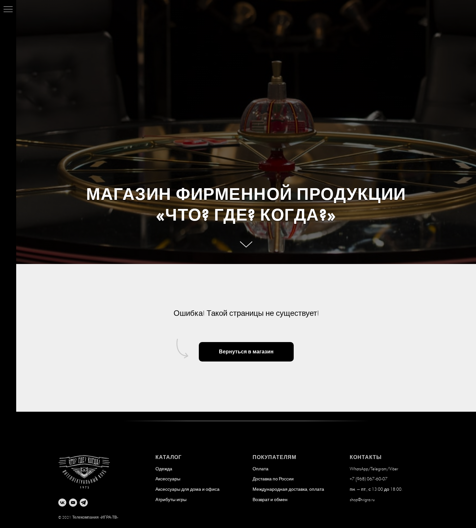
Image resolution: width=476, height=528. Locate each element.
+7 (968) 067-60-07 (369, 479)
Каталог (168, 457)
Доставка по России (273, 479)
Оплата (260, 469)
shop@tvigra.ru (362, 499)
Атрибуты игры (171, 499)
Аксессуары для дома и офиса (187, 489)
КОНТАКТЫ (366, 457)
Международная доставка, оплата (288, 489)
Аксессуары (167, 479)
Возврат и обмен (270, 499)
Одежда (163, 469)
